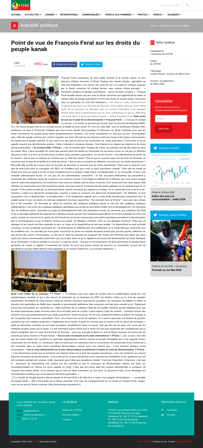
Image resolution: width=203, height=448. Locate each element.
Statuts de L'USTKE (72, 410)
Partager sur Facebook (66, 64)
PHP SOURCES (145, 442)
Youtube (171, 414)
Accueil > (154, 25)
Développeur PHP (184, 442)
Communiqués (90, 14)
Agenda (50, 14)
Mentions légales (70, 414)
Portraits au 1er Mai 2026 (166, 270)
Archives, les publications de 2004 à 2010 (162, 82)
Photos (142, 14)
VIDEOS (157, 14)
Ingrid (17, 63)
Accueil (16, 14)
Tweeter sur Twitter (93, 64)
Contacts (66, 419)
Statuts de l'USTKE (155, 62)
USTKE (35, 442)
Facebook (172, 410)
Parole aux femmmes (118, 14)
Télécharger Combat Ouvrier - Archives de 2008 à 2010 (169, 72)
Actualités (32, 14)
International (69, 14)
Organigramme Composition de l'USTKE (161, 52)
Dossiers (173, 14)
